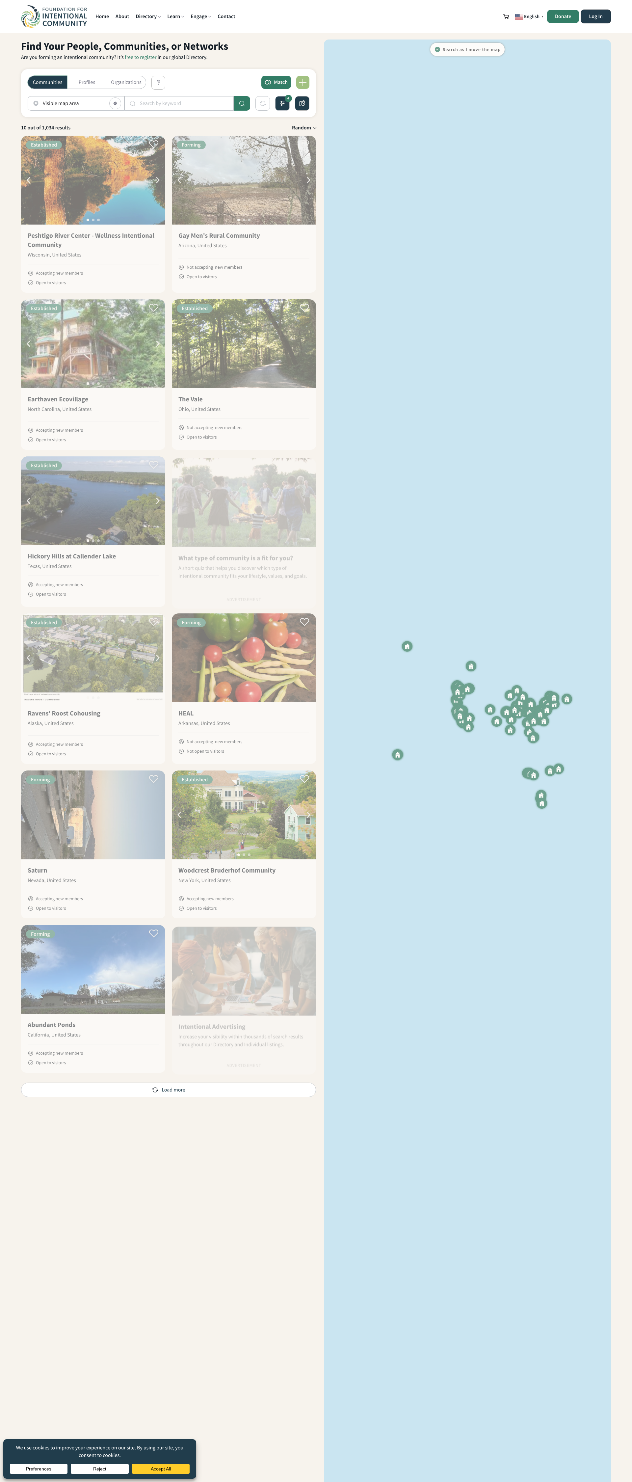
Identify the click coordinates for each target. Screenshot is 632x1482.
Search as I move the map (472, 49)
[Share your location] (115, 103)
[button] (506, 16)
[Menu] (302, 82)
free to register (140, 57)
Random (301, 127)
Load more (173, 935)
